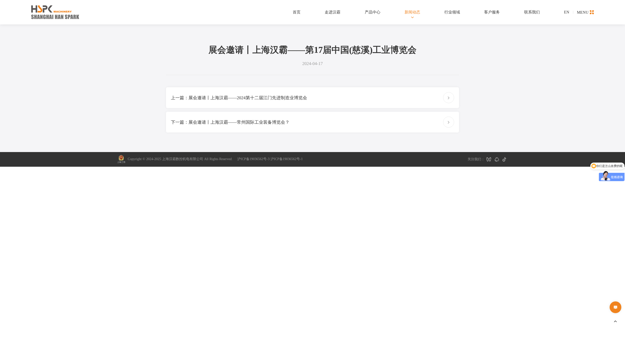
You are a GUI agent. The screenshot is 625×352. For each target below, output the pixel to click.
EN (566, 12)
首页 (297, 12)
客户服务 (492, 12)
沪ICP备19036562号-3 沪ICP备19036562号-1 (270, 159)
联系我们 (532, 12)
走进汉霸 (332, 12)
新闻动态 (412, 12)
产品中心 (372, 12)
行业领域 (452, 12)
